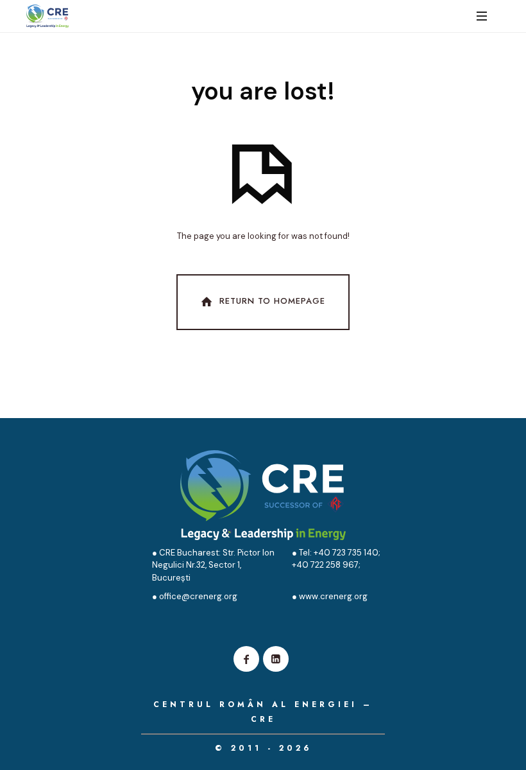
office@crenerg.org (198, 596)
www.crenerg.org (333, 596)
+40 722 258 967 (325, 564)
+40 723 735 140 (345, 552)
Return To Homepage (272, 301)
